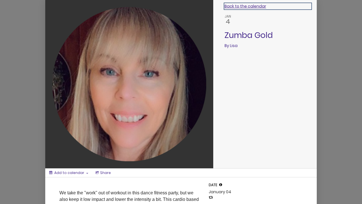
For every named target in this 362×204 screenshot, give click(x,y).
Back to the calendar (245, 6)
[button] (220, 184)
